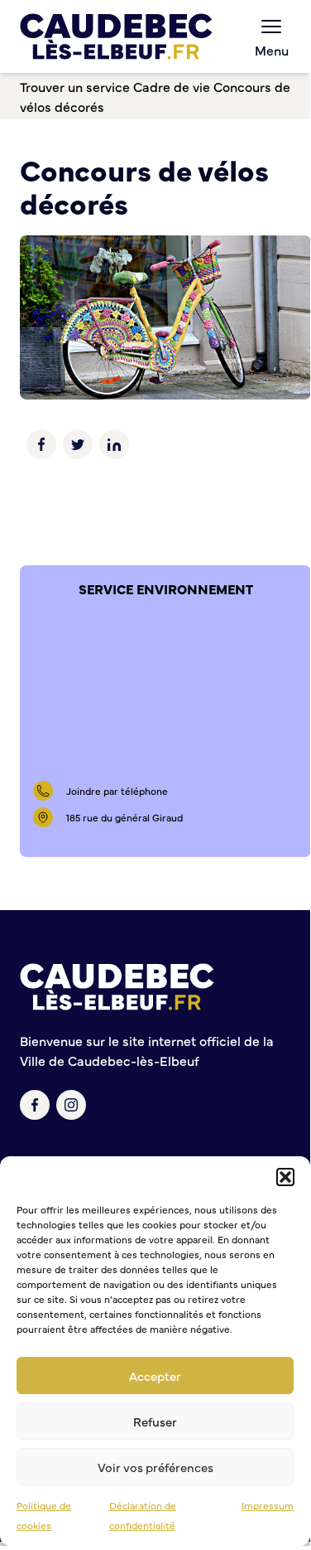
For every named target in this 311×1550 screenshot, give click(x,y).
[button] (285, 1177)
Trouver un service (75, 86)
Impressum (268, 1505)
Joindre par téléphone (117, 790)
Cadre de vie (171, 86)
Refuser (155, 1421)
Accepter (155, 1375)
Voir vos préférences (155, 1466)
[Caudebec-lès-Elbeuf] (116, 36)
